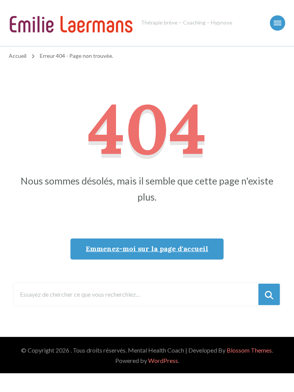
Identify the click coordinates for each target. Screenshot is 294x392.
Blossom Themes (249, 350)
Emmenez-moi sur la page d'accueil (147, 248)
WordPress (163, 360)
